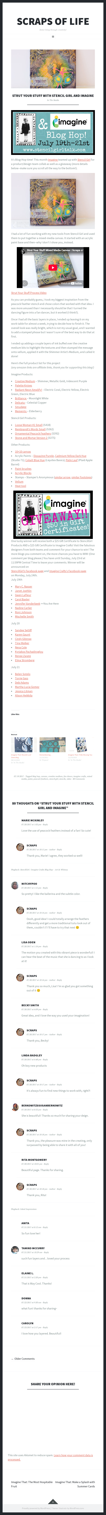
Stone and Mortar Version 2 (31, 438)
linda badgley (31, 1055)
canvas (44, 776)
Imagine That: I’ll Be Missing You (80, 755)
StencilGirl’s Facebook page (27, 571)
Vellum (19, 481)
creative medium (55, 776)
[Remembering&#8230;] (52, 744)
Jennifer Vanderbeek (27, 603)
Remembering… (46, 755)
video (69, 778)
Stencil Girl (83, 159)
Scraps (32, 845)
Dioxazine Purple (43, 456)
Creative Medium (25, 381)
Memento (21, 411)
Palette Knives (23, 385)
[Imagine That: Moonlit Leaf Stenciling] (24, 744)
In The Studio (53, 100)
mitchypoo (29, 883)
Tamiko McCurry (33, 1248)
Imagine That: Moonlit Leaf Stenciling (21, 756)
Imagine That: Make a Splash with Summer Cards (75, 1484)
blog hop (36, 776)
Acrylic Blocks (23, 473)
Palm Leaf (72, 460)
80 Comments (79, 778)
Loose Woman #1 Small (29, 425)
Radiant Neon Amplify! (28, 390)
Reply (45, 824)
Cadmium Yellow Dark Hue (70, 456)
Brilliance (21, 398)
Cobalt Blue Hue (35, 460)
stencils (62, 778)
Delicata (20, 402)
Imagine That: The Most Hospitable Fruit (32, 1484)
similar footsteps (81, 477)
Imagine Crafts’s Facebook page (67, 571)
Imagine (53, 159)
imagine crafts (79, 776)
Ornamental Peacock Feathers (33, 433)
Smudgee (20, 407)
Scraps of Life (53, 21)
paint (30, 778)
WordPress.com (77, 1508)
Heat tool (20, 486)
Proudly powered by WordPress (36, 1508)
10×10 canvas (23, 451)
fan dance (68, 776)
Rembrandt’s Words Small (30, 429)
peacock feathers (40, 778)
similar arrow (62, 477)
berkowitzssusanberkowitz (42, 1105)
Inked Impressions (28, 1209)
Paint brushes (23, 468)
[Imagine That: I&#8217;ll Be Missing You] (81, 744)
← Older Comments (23, 1358)
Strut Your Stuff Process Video (29, 293)
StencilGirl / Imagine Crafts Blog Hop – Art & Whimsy (44, 869)
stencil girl (53, 778)
